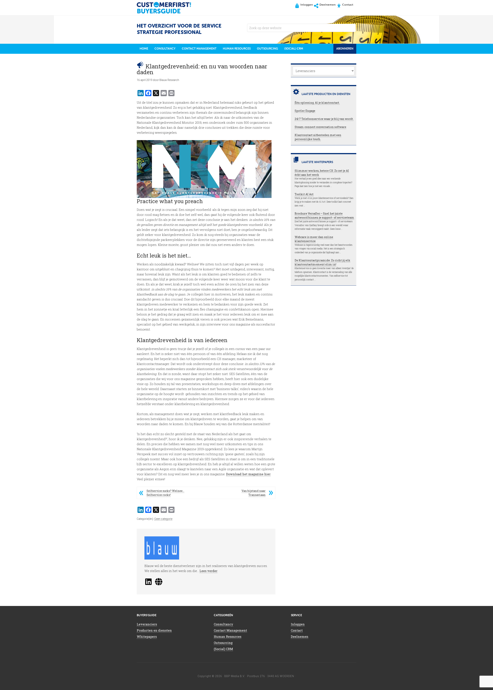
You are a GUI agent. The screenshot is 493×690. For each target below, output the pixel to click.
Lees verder (208, 571)
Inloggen (298, 624)
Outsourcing (223, 643)
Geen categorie (163, 518)
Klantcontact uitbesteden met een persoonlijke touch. (318, 137)
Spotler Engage (305, 111)
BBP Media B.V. (234, 676)
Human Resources (227, 636)
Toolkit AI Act (304, 194)
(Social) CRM (223, 649)
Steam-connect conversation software (320, 127)
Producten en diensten (154, 630)
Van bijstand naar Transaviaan (253, 493)
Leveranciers (147, 624)
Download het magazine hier (248, 474)
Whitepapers (147, 636)
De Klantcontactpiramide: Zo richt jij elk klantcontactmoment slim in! (322, 262)
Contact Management (230, 630)
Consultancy (223, 624)
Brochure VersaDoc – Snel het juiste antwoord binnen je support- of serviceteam (324, 215)
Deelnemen (299, 636)
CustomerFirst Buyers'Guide (167, 7)
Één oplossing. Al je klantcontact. (317, 102)
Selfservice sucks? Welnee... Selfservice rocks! (165, 493)
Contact (297, 630)
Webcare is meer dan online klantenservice (314, 239)
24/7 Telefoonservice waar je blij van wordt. (324, 119)
